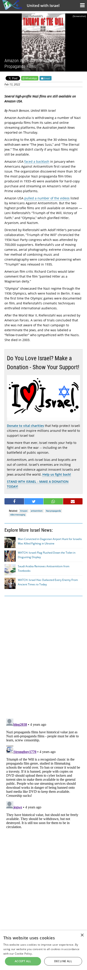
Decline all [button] (63, 961)
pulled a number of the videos (47, 198)
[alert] (43, 950)
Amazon (23, 511)
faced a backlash (36, 161)
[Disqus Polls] (43, 656)
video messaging (17, 514)
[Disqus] (43, 773)
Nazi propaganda (53, 511)
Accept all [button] (23, 961)
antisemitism (37, 511)
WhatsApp (31, 78)
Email (46, 78)
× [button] (82, 935)
